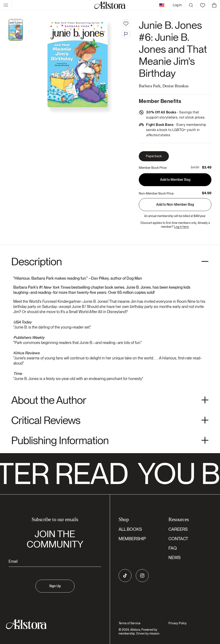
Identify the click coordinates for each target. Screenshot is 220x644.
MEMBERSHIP (132, 538)
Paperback (154, 156)
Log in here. (181, 226)
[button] (6, 5)
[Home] (110, 5)
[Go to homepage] (52, 624)
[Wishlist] (202, 5)
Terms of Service (130, 623)
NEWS (174, 557)
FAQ (172, 548)
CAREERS (178, 529)
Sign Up (55, 586)
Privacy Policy (177, 623)
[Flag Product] (126, 34)
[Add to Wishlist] (126, 23)
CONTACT (178, 538)
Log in (177, 5)
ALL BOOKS (130, 529)
